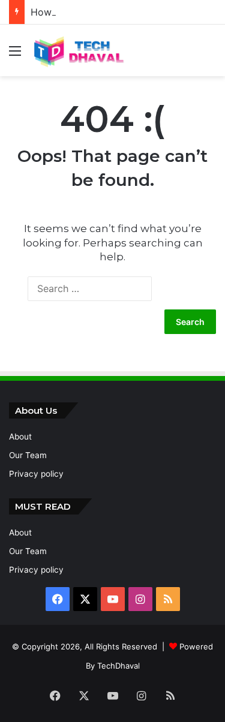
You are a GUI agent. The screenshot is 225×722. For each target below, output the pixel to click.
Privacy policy (36, 474)
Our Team (28, 455)
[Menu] (15, 54)
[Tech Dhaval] (78, 50)
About (20, 436)
